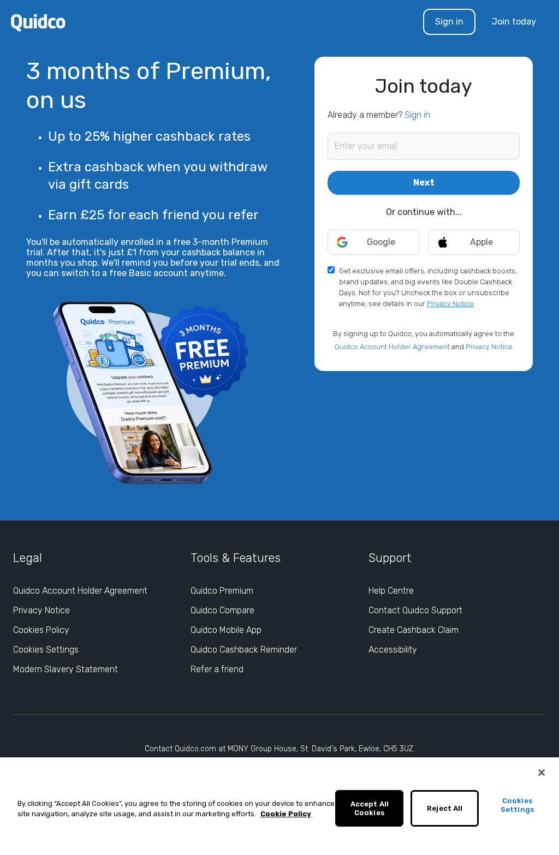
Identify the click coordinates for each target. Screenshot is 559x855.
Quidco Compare (222, 610)
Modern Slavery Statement (65, 669)
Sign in (449, 21)
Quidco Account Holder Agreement (392, 347)
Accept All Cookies (369, 808)
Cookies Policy (41, 630)
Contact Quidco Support (415, 610)
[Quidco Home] (38, 22)
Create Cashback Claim (413, 630)
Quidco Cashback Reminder (244, 649)
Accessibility (392, 649)
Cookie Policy (285, 814)
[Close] (542, 773)
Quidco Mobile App (226, 630)
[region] (279, 806)
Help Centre (391, 590)
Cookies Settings (46, 649)
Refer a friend (217, 669)
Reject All (444, 808)
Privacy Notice (450, 304)
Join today (514, 21)
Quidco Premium (222, 590)
